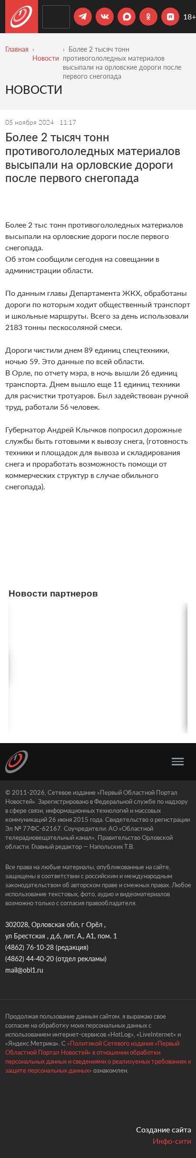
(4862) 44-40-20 (29, 959)
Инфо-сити (172, 1140)
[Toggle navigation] (177, 761)
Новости (45, 58)
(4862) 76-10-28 (29, 947)
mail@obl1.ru (24, 970)
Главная (17, 49)
